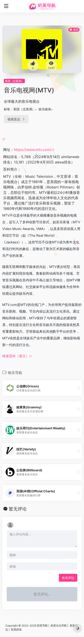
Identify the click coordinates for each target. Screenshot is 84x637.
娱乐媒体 (45, 109)
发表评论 (68, 578)
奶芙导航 (42, 625)
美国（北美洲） (14, 81)
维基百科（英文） (15, 356)
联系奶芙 (16, 629)
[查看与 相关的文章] (4, 139)
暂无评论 (18, 509)
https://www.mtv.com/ (33, 149)
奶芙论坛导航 (59, 625)
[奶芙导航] (41, 6)
